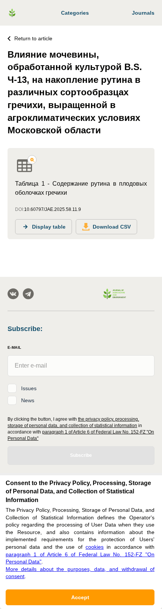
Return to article (33, 38)
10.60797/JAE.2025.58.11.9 (52, 209)
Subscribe (81, 455)
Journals (143, 13)
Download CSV (112, 227)
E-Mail (14, 347)
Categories (75, 13)
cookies (95, 547)
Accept (80, 597)
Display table (49, 227)
